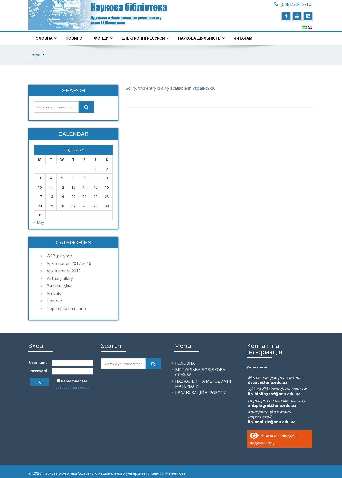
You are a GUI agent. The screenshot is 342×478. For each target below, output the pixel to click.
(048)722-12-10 (295, 4)
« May (39, 222)
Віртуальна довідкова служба (200, 372)
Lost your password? (72, 387)
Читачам (243, 38)
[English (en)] (310, 26)
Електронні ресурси (143, 38)
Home (34, 55)
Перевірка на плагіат (67, 308)
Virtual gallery (60, 278)
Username (38, 362)
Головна (43, 38)
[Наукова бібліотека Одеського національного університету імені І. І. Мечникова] (97, 15)
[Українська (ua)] (304, 26)
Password (38, 370)
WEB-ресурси (59, 255)
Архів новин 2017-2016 (69, 263)
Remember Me (74, 381)
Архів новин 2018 (64, 270)
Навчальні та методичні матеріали (203, 383)
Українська (203, 88)
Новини (74, 38)
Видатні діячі (59, 285)
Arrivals (54, 293)
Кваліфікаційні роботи (201, 392)
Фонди (101, 38)
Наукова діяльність (199, 38)
